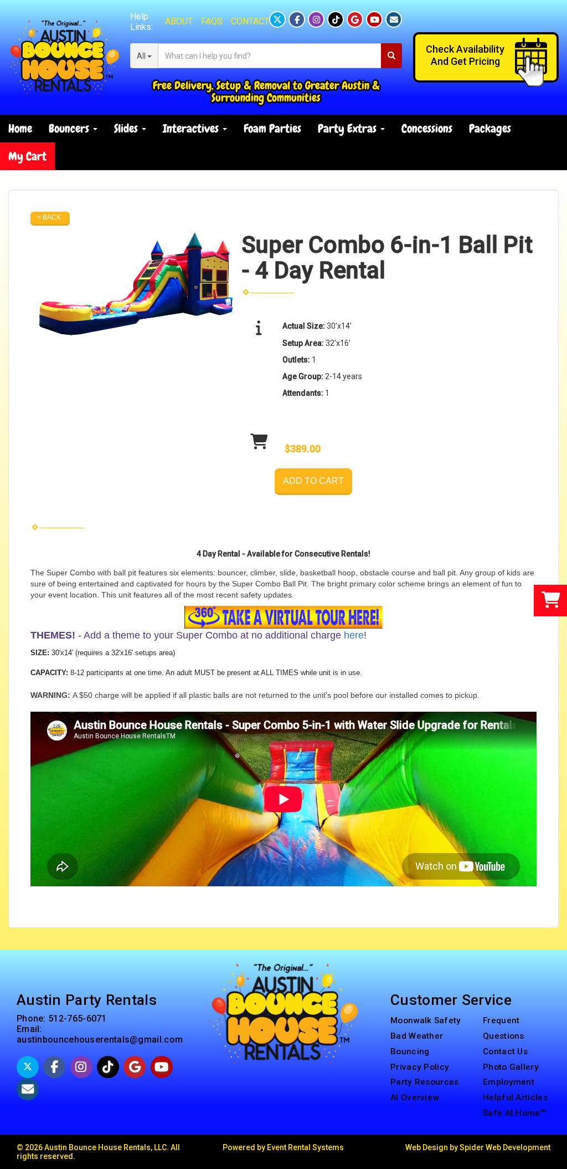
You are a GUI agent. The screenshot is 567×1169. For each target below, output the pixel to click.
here (354, 635)
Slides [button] (127, 128)
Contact (250, 21)
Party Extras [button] (348, 128)
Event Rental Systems (305, 1147)
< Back (49, 217)
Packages (490, 128)
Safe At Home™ (514, 1113)
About (179, 21)
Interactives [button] (192, 128)
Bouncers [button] (70, 128)
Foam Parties (272, 128)
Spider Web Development (505, 1147)
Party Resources (424, 1082)
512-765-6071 (77, 1018)
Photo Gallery (511, 1067)
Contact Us (505, 1051)
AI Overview (414, 1097)
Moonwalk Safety (425, 1020)
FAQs (212, 21)
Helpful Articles (515, 1097)
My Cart (27, 156)
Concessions (426, 128)
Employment (508, 1082)
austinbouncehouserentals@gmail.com (100, 1039)
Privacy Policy (419, 1067)
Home (20, 128)
